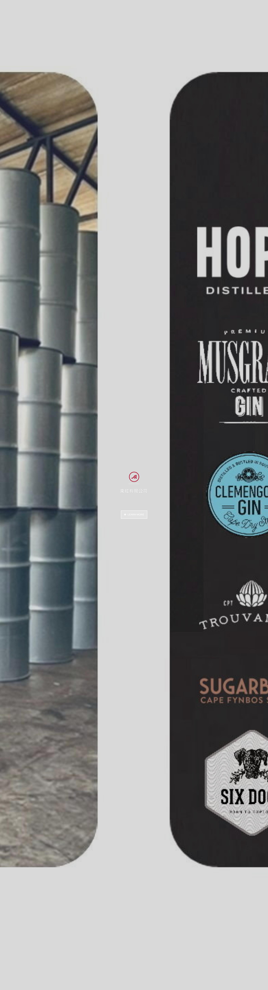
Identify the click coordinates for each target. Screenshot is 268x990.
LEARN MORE (136, 514)
